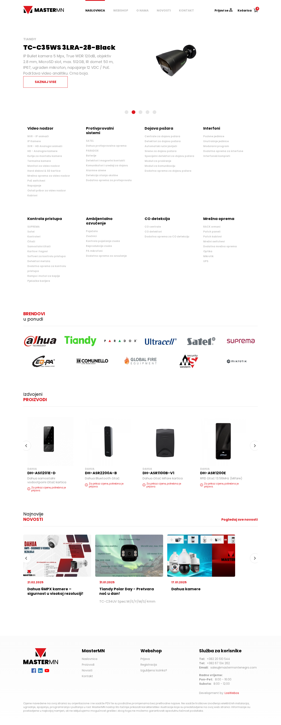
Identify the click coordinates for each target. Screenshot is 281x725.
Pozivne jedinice (213, 136)
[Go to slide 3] (140, 112)
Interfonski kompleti (216, 156)
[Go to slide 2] (133, 112)
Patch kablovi (212, 236)
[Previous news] (26, 558)
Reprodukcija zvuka (99, 246)
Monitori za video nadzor (43, 166)
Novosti (164, 10)
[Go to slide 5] (154, 112)
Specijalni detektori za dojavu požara (169, 156)
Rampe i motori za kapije (43, 276)
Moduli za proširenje (158, 161)
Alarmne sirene (96, 170)
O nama (142, 10)
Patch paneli (211, 231)
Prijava (145, 659)
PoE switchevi (36, 180)
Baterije (91, 155)
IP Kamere (34, 141)
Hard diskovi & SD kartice (43, 171)
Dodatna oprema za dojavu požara (168, 171)
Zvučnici (91, 236)
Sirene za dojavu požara (160, 151)
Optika (207, 251)
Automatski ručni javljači (161, 146)
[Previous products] (26, 446)
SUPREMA (33, 226)
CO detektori (153, 231)
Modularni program (216, 146)
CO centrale (153, 226)
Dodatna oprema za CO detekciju (167, 236)
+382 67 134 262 (218, 663)
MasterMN (31, 8)
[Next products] (255, 446)
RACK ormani (211, 226)
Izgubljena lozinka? (153, 670)
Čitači (31, 241)
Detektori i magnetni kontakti (105, 160)
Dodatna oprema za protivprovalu (109, 180)
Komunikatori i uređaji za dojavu (107, 165)
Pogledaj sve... (38, 203)
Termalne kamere (39, 161)
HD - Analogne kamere (42, 151)
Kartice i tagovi (37, 251)
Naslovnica (95, 10)
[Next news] (255, 558)
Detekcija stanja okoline (102, 175)
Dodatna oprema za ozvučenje (106, 256)
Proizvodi (88, 665)
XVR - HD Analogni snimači (44, 146)
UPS (205, 261)
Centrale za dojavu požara (162, 136)
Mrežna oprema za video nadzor (48, 175)
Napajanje (34, 185)
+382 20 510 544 (218, 659)
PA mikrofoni (94, 251)
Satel (31, 231)
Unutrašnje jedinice (216, 141)
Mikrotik (208, 256)
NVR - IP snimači (38, 136)
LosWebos (232, 693)
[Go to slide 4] (147, 112)
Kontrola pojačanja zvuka (103, 241)
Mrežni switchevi (214, 241)
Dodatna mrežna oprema (220, 246)
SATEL (90, 141)
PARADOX (92, 150)
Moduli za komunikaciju (160, 166)
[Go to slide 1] (126, 112)
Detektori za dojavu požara (163, 141)
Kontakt (186, 10)
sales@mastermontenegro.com (233, 667)
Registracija (148, 665)
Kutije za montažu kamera (44, 156)
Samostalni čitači (38, 246)
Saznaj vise (45, 81)
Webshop (120, 10)
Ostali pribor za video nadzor (46, 190)
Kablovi (32, 195)
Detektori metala (38, 261)
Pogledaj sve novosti (239, 519)
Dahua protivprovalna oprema (106, 145)
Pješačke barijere (38, 281)
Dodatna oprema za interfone (223, 151)
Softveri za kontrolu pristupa (46, 256)
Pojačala (92, 231)
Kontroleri (33, 236)
